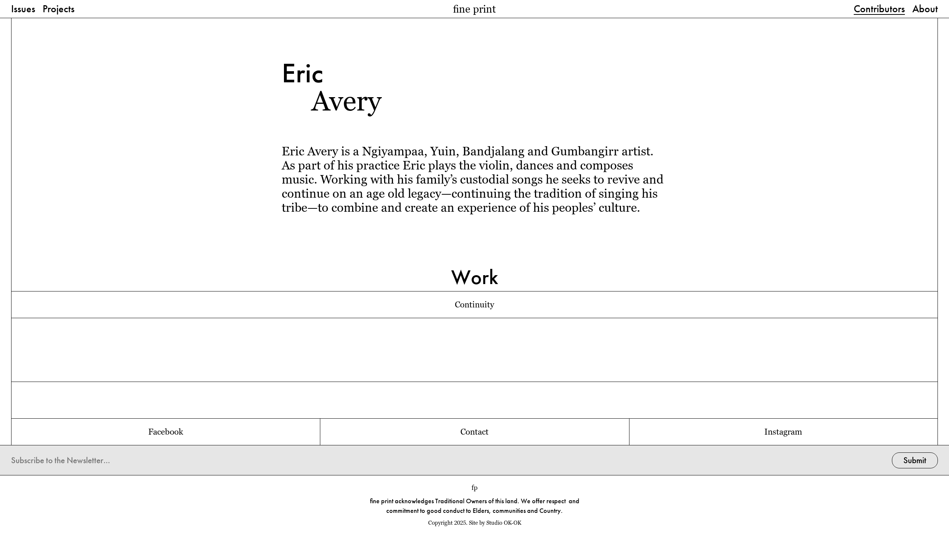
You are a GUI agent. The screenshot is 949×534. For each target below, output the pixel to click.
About (925, 9)
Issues (23, 9)
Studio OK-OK (503, 523)
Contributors (879, 9)
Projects (59, 9)
